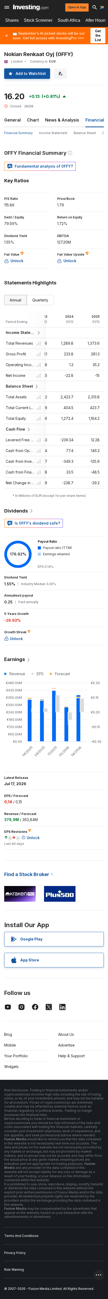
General (12, 120)
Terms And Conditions (21, 1236)
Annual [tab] (15, 300)
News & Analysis (62, 120)
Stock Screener (38, 20)
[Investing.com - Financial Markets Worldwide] (30, 7)
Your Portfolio (16, 1056)
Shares (12, 20)
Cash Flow (15, 429)
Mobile (10, 1045)
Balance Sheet (85, 133)
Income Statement (53, 133)
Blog (8, 1034)
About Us (66, 1034)
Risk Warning (14, 1270)
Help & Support (71, 1056)
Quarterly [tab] (40, 300)
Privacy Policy (15, 1253)
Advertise (66, 1045)
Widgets (11, 1066)
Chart (33, 120)
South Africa (69, 20)
